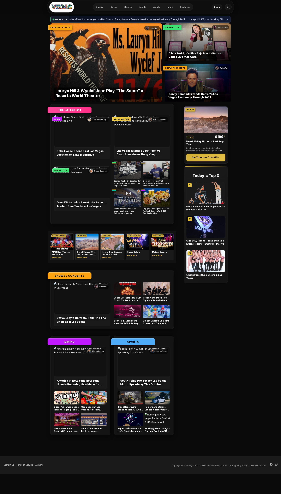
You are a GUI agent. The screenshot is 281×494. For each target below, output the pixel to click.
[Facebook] (271, 465)
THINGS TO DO (172, 27)
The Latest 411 (69, 110)
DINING (57, 119)
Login (217, 7)
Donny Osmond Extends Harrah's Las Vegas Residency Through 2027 (126, 19)
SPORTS (133, 341)
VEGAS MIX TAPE (121, 119)
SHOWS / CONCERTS (60, 27)
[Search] (228, 7)
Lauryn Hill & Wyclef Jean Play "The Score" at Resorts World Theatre (200, 19)
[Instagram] (276, 465)
